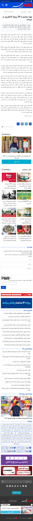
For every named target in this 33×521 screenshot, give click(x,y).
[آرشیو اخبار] (10, 486)
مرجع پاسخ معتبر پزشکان (24, 433)
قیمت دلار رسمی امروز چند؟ (23, 370)
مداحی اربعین (17, 430)
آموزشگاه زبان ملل (6, 438)
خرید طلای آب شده (21, 427)
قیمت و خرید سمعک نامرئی (24, 441)
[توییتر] (18, 486)
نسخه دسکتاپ (16, 493)
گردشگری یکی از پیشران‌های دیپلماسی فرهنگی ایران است (17, 313)
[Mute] (6, 151)
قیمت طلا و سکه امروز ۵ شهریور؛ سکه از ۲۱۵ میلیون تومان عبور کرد (16, 357)
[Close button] (32, 505)
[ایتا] (7, 486)
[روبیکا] (15, 486)
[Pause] (3, 151)
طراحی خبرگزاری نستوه (24, 518)
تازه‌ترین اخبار (27, 310)
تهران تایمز (4, 441)
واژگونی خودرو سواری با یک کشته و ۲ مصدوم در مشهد (17, 378)
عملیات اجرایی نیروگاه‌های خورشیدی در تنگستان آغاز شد (17, 338)
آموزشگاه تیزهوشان (6, 436)
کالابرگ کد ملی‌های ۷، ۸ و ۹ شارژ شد (21, 362)
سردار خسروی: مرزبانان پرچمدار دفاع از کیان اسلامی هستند (16, 332)
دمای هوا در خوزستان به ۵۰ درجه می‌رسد (20, 385)
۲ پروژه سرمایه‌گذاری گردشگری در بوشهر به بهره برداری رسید (16, 335)
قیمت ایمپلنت (27, 436)
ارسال (3, 287)
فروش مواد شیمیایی (8, 433)
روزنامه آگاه (16, 444)
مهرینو (12, 441)
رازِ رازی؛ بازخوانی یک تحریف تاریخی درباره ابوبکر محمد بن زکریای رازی (16, 366)
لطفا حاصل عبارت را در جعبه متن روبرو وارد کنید (20, 280)
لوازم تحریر (17, 425)
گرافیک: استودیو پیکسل (11, 518)
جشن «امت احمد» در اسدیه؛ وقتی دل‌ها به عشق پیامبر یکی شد (16, 321)
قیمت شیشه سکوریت (7, 425)
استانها (30, 12)
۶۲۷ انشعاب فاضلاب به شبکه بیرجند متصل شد (19, 317)
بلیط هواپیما (28, 438)
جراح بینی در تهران (26, 425)
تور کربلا (4, 427)
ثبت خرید (16, 162)
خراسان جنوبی (23, 12)
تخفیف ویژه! (10, 512)
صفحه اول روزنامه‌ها (25, 394)
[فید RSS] (12, 486)
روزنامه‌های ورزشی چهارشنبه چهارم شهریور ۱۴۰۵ (18, 418)
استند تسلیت (27, 430)
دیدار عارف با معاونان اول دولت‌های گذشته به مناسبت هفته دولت (16, 389)
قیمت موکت (11, 427)
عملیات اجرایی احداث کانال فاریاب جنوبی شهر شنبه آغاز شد (16, 341)
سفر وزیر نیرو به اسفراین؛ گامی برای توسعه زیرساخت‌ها (17, 345)
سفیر (30, 427)
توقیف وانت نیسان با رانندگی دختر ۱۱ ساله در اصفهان (18, 382)
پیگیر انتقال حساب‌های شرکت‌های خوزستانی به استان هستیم (16, 328)
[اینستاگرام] (20, 486)
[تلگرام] (26, 486)
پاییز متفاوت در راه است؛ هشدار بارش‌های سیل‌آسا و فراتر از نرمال (16, 374)
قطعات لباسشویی (18, 436)
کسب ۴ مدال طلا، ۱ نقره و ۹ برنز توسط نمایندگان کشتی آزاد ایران (16, 352)
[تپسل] (2, 134)
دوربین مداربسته (6, 430)
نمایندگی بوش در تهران (18, 438)
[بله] (23, 486)
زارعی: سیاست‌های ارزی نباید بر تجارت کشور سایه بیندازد (17, 325)
